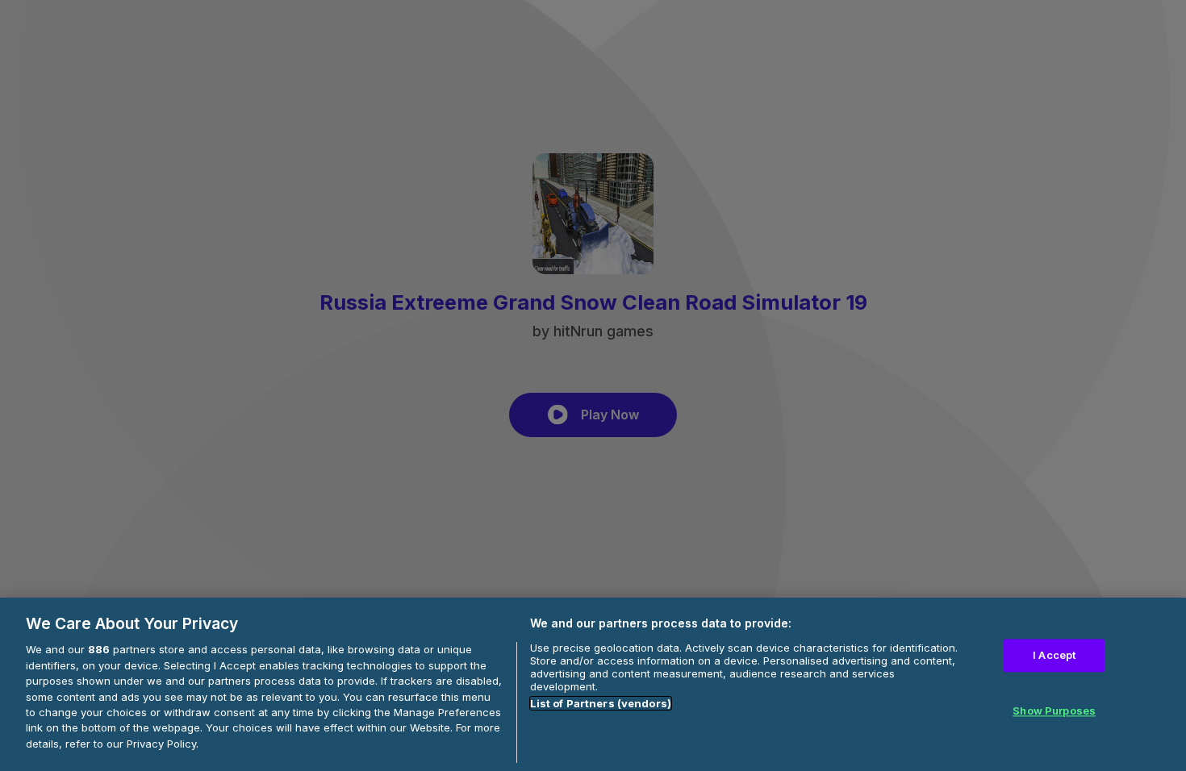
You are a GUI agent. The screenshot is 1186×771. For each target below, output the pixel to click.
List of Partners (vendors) (600, 703)
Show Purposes (1054, 711)
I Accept (1054, 654)
